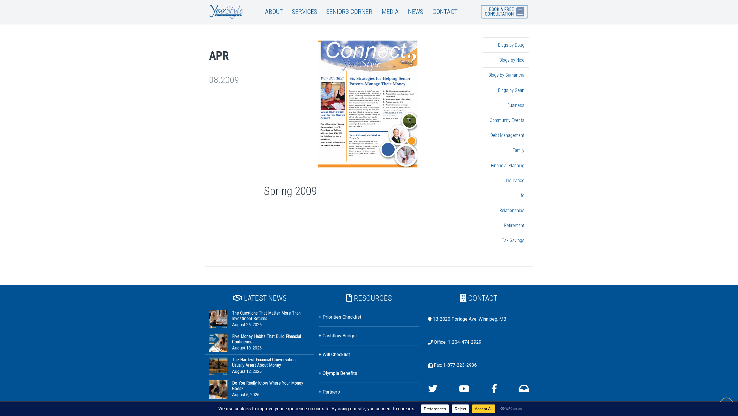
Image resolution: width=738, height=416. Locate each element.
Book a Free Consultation (499, 12)
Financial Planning (507, 165)
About (274, 11)
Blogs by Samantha (506, 75)
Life (521, 195)
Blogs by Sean (511, 90)
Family (518, 150)
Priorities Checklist (342, 317)
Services (304, 11)
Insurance (515, 180)
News (415, 11)
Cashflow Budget (340, 336)
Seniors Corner (349, 11)
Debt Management (507, 135)
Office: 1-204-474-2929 (457, 342)
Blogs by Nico (512, 60)
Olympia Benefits (340, 373)
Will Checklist (336, 354)
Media (390, 11)
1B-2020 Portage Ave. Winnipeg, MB (469, 319)
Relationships (512, 210)
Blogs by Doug (511, 45)
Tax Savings (513, 240)
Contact (445, 11)
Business (515, 105)
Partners (331, 392)
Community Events (507, 120)
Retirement (514, 225)
